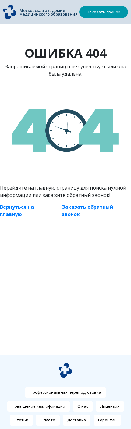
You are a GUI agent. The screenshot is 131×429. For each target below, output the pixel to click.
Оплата (48, 420)
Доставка (76, 420)
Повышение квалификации (38, 406)
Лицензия (109, 406)
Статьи (21, 420)
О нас (82, 406)
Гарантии (107, 420)
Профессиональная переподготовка (65, 392)
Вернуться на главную (17, 211)
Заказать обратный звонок (87, 211)
